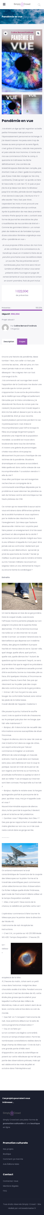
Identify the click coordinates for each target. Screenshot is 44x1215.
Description (9, 341)
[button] (38, 33)
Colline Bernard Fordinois (25, 326)
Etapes (22, 341)
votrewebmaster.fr (27, 1208)
